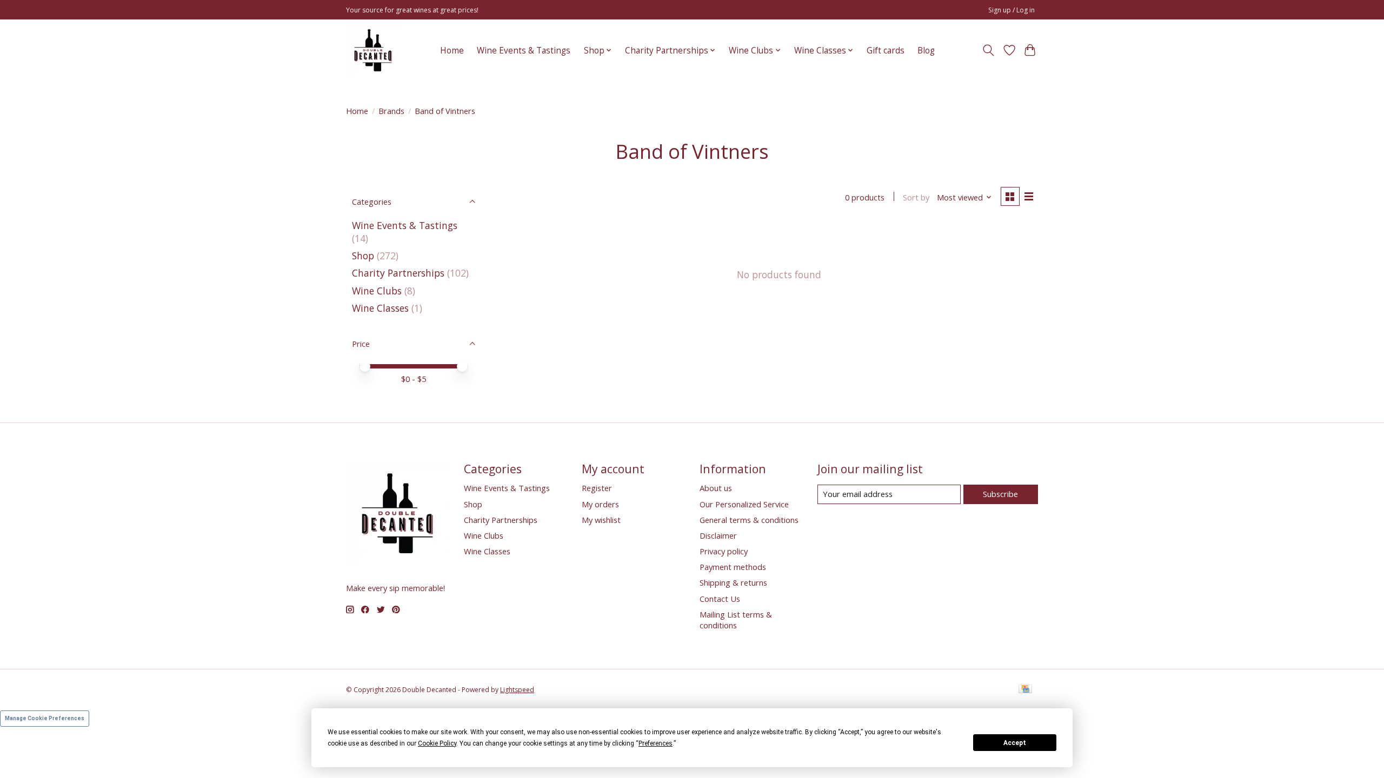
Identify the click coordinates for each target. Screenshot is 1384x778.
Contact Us (720, 598)
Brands (391, 110)
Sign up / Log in (1011, 10)
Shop (363, 255)
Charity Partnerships (398, 272)
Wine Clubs (377, 290)
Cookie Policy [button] (437, 743)
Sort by (916, 197)
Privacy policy (724, 551)
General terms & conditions (749, 519)
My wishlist (601, 519)
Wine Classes (380, 307)
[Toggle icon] (988, 50)
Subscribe (1000, 493)
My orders (600, 504)
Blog (926, 50)
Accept (1014, 743)
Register (597, 487)
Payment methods (733, 566)
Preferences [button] (655, 743)
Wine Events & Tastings (523, 50)
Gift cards (885, 50)
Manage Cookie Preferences (44, 718)
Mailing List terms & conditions (736, 620)
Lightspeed (517, 689)
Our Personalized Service (744, 504)
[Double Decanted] (373, 50)
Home (452, 50)
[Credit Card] (1025, 690)
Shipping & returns (733, 582)
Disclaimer (718, 535)
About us (716, 487)
